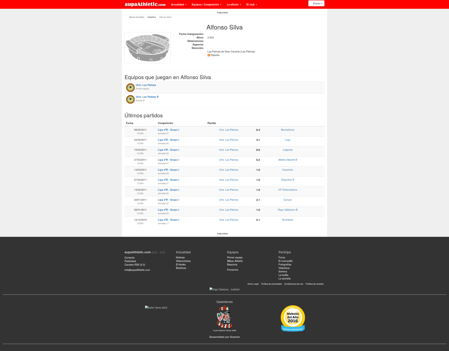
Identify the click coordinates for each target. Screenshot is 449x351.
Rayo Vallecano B (287, 209)
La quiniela (285, 278)
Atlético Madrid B (287, 159)
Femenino (232, 269)
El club (250, 4)
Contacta (130, 257)
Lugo (287, 139)
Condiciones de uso (293, 283)
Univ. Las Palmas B (147, 96)
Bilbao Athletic (235, 261)
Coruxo (288, 199)
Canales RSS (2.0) (135, 264)
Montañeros (287, 129)
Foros (282, 257)
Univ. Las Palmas (146, 85)
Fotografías (285, 264)
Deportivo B (287, 179)
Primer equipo (235, 257)
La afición (233, 4)
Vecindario (287, 219)
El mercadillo (286, 261)
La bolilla (283, 275)
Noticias (180, 257)
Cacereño (287, 169)
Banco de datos (136, 16)
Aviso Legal (253, 283)
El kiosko (181, 264)
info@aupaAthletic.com (137, 270)
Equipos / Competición (206, 4)
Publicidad (130, 261)
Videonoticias (183, 261)
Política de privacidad (271, 283)
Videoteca (284, 268)
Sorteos (283, 271)
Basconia (232, 264)
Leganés (288, 149)
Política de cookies (315, 283)
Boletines (181, 268)
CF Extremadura (288, 189)
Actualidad (178, 4)
